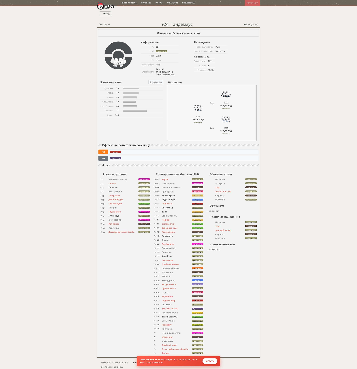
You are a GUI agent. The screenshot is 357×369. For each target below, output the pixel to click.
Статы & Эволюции (182, 33)
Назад (106, 13)
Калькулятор (156, 82)
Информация (164, 33)
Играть (210, 361)
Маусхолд (226, 105)
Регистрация (252, 3)
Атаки (197, 33)
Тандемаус (197, 119)
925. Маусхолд (251, 24)
